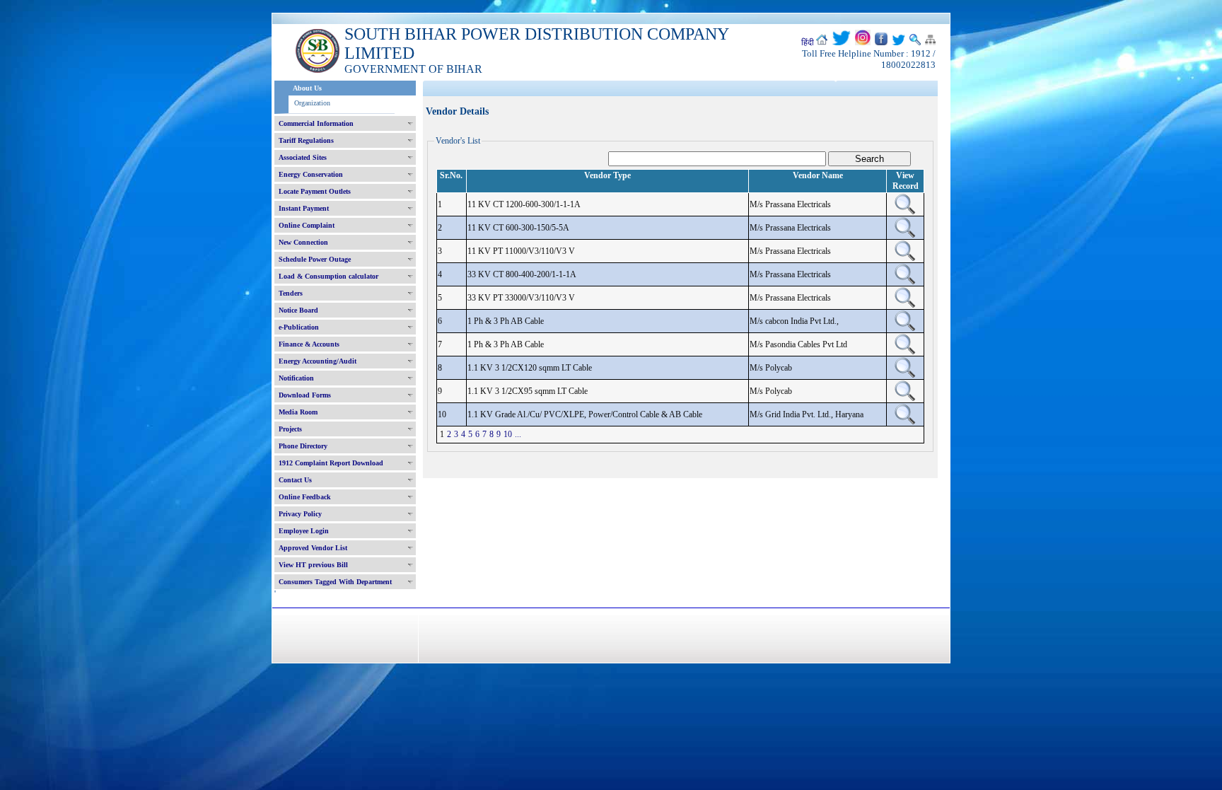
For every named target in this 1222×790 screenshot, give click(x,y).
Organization (312, 103)
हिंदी (807, 42)
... (518, 434)
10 (508, 434)
